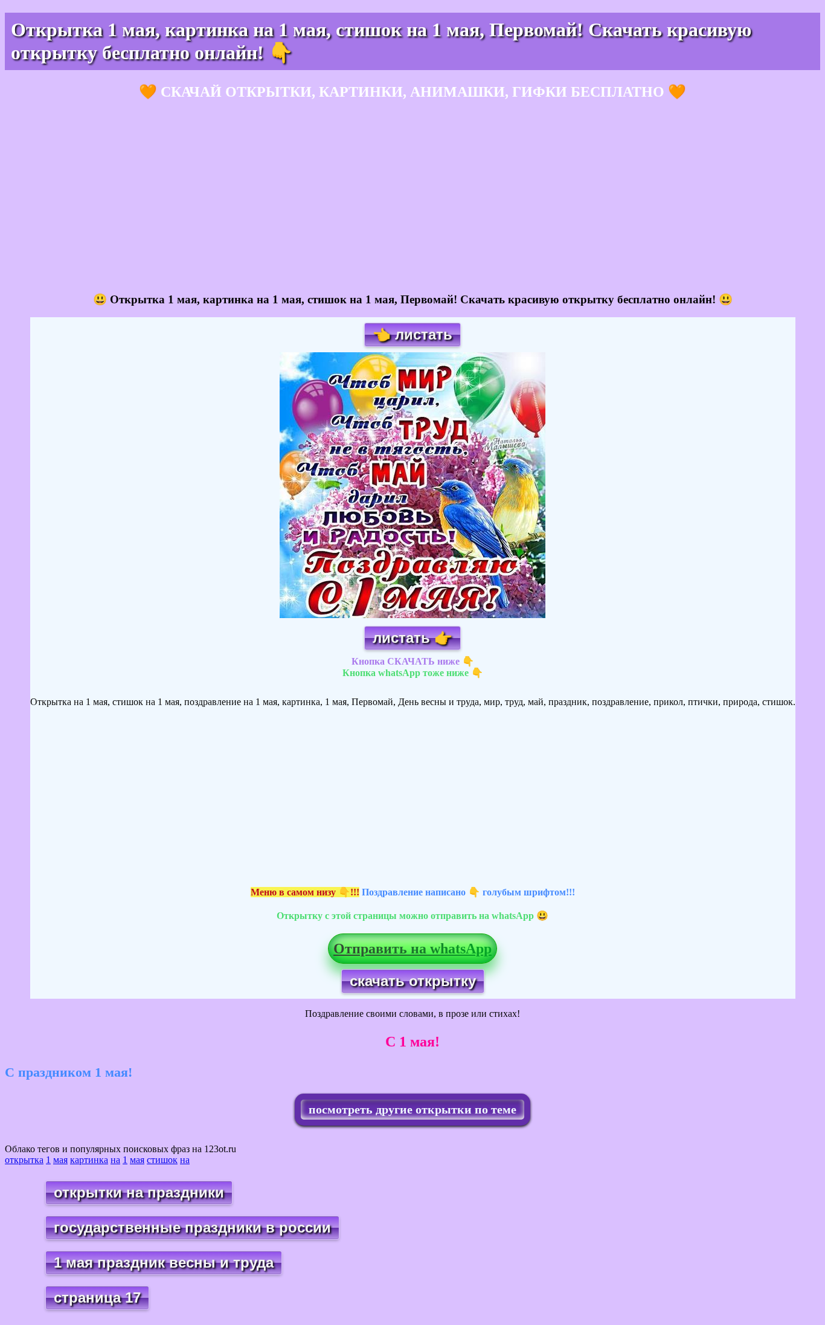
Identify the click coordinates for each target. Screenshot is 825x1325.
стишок (162, 1160)
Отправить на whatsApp (412, 948)
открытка (24, 1160)
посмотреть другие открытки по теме (412, 1109)
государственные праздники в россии (192, 1227)
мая (60, 1160)
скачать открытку (413, 981)
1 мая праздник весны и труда (164, 1262)
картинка (89, 1160)
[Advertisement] (367, 197)
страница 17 (97, 1297)
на (115, 1160)
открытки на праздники (139, 1192)
